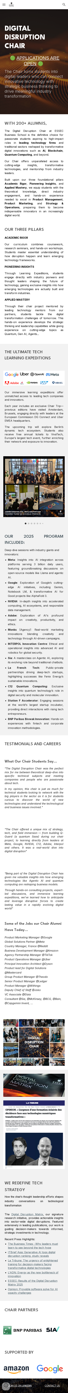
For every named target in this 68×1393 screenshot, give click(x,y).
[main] (34, 37)
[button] (4, 4)
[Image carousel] (34, 490)
